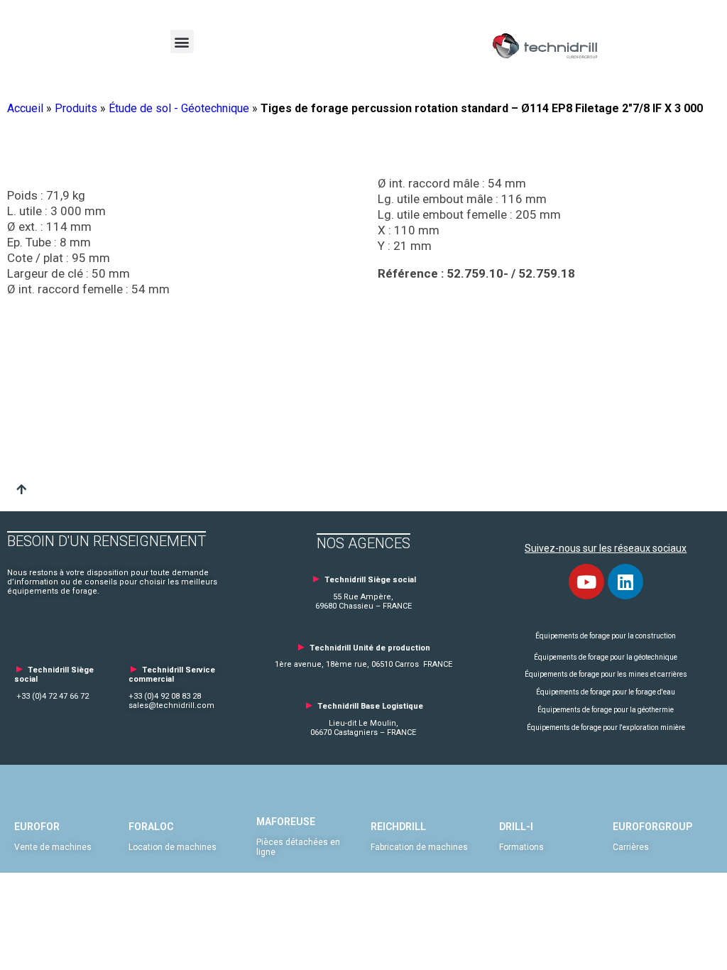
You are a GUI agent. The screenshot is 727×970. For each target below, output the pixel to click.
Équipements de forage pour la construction (605, 636)
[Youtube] (586, 581)
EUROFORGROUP (652, 826)
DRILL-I (516, 826)
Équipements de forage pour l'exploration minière (606, 727)
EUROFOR (37, 826)
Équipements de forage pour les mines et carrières (606, 674)
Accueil (25, 108)
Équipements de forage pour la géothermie (605, 710)
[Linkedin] (625, 581)
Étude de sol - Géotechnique (179, 108)
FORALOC (151, 826)
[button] (182, 41)
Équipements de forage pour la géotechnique (605, 657)
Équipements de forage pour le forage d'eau (605, 692)
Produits (76, 108)
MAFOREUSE (285, 821)
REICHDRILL (398, 826)
